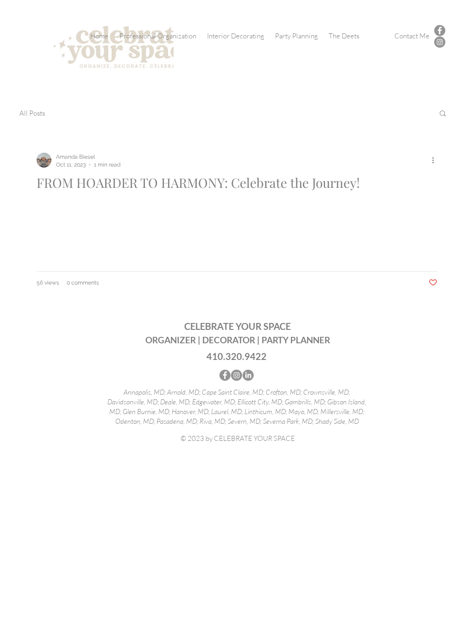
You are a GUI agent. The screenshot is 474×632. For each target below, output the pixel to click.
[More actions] (436, 160)
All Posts (32, 113)
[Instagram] (439, 42)
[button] (442, 114)
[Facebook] (439, 30)
